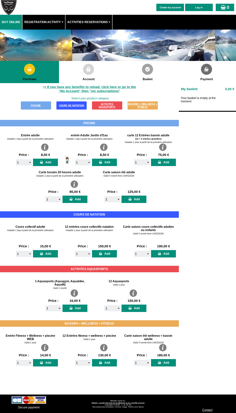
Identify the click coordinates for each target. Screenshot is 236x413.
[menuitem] (11, 22)
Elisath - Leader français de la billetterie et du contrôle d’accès (118, 403)
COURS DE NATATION (71, 105)
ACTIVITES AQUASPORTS (107, 105)
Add (47, 162)
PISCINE (36, 105)
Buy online (11, 22)
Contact (207, 410)
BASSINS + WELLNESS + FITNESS (142, 105)
